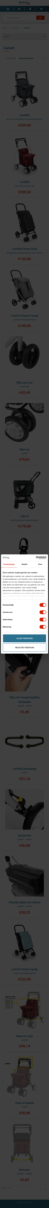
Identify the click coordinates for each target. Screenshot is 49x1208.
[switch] (42, 612)
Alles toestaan (25, 638)
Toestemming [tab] (8, 564)
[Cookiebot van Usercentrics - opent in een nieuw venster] (35, 557)
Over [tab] (40, 564)
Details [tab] (24, 564)
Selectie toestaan (24, 648)
